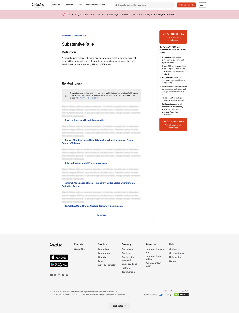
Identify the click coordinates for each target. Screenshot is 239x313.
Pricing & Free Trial (186, 5)
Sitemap (168, 295)
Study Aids (55, 5)
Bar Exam (69, 5)
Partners (126, 268)
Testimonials (128, 272)
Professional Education (95, 5)
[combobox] (144, 5)
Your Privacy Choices (151, 295)
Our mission (128, 249)
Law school (103, 249)
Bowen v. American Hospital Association (84, 120)
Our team (126, 253)
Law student (104, 253)
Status (172, 261)
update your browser (163, 14)
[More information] (82, 83)
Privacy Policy (184, 291)
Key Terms (78, 35)
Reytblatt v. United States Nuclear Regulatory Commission (93, 206)
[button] (173, 37)
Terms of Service (171, 291)
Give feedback (176, 253)
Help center (175, 257)
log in (95, 98)
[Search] (115, 5)
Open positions (129, 264)
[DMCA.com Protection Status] (181, 294)
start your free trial (83, 98)
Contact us (174, 249)
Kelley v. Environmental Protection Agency (85, 163)
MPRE (80, 5)
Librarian (102, 257)
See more (101, 215)
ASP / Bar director (107, 265)
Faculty (102, 261)
